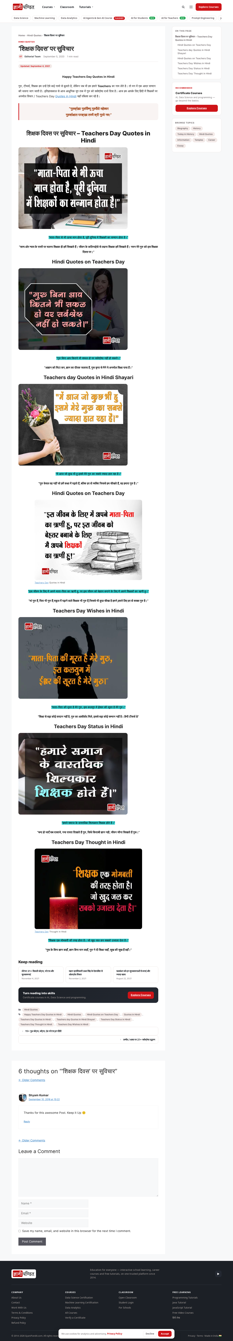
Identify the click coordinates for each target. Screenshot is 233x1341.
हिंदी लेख (176, 1317)
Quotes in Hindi (65, 96)
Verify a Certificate (75, 1317)
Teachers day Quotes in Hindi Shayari (76, 1019)
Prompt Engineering (203, 18)
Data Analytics (69, 18)
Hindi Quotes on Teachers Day (102, 1014)
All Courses (71, 1312)
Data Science (21, 18)
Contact (15, 1302)
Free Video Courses (182, 1312)
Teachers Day (42, 582)
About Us (16, 1297)
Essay (180, 145)
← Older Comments (31, 1080)
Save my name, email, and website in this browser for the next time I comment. (76, 1231)
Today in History (185, 134)
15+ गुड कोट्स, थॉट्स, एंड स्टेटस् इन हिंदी (43, 1031)
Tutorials (86, 7)
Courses (48, 7)
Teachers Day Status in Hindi (115, 1019)
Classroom (67, 7)
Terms (200, 1335)
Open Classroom (128, 1297)
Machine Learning (44, 18)
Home (21, 35)
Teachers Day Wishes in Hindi (73, 1024)
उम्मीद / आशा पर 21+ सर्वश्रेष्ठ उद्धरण (139, 1039)
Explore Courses (209, 7)
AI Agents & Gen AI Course (103, 18)
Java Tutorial (179, 1302)
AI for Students (142, 18)
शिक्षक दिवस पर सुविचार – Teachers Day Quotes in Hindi (193, 38)
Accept (165, 1333)
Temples (199, 140)
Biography (182, 128)
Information (183, 140)
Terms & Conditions (22, 1312)
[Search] (183, 7)
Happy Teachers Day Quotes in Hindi (43, 1014)
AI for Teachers (173, 18)
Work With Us (18, 1307)
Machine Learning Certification (81, 1302)
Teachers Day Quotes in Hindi (35, 1019)
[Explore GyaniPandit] (191, 7)
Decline (150, 1333)
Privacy (191, 1335)
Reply (27, 1121)
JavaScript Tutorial (182, 1307)
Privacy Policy (18, 1317)
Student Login (126, 1302)
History (197, 128)
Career (211, 140)
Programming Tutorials (185, 1297)
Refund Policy (18, 1322)
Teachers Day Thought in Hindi (36, 1024)
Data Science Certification (79, 1297)
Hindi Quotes (34, 35)
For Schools (125, 1307)
